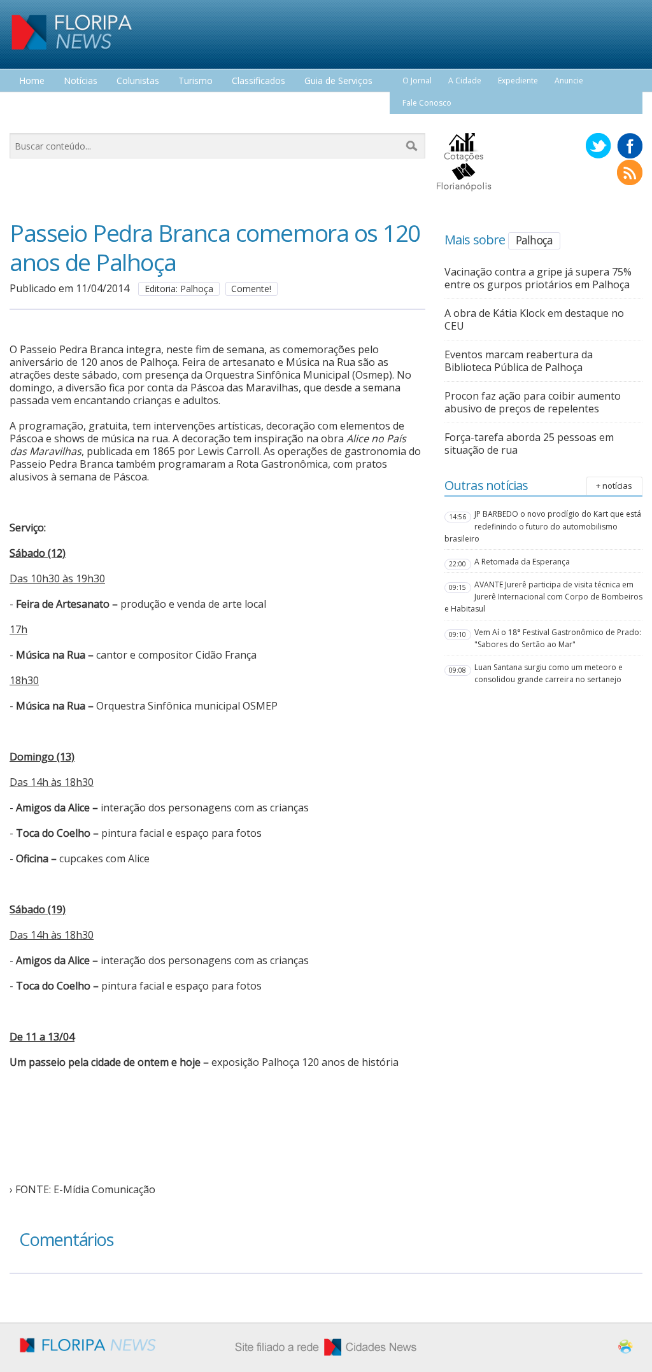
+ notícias (614, 485)
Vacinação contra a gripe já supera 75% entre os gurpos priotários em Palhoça (538, 278)
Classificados (258, 81)
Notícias (80, 81)
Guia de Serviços (338, 81)
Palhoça (534, 240)
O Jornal (417, 80)
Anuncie (569, 80)
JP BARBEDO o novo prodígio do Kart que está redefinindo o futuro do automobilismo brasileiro (542, 525)
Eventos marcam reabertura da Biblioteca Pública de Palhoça (518, 360)
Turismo (195, 81)
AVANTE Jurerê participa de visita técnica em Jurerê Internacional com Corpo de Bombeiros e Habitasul (543, 596)
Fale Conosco (426, 102)
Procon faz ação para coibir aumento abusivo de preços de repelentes (532, 402)
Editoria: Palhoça (179, 289)
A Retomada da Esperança (522, 561)
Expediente (518, 80)
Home (32, 81)
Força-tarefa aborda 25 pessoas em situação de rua (529, 443)
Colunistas (138, 81)
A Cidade (464, 80)
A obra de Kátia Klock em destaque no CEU (534, 319)
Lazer (30, 104)
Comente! (251, 289)
